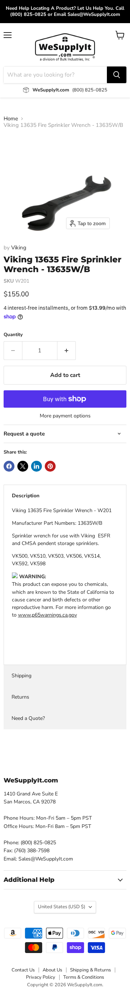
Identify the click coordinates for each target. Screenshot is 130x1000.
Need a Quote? (28, 718)
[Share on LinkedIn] (36, 466)
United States (61, 907)
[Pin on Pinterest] (50, 466)
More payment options (65, 416)
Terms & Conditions (83, 977)
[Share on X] (22, 466)
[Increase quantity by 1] (66, 350)
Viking (18, 247)
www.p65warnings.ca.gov (47, 614)
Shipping (21, 675)
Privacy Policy (40, 977)
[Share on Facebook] (9, 466)
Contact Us (23, 970)
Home (11, 119)
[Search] (116, 74)
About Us (52, 970)
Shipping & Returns (90, 970)
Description (25, 495)
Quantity (13, 335)
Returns (20, 697)
